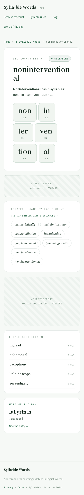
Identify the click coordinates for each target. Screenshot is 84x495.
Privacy (8, 487)
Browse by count (14, 17)
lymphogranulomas (27, 261)
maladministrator (55, 224)
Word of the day (13, 26)
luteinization (52, 234)
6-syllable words (28, 41)
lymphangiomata (57, 243)
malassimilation (25, 234)
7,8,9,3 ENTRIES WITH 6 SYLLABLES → (34, 215)
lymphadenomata (26, 243)
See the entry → (19, 426)
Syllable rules (38, 17)
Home (7, 41)
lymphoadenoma (25, 252)
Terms (21, 487)
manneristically (24, 224)
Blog (55, 17)
